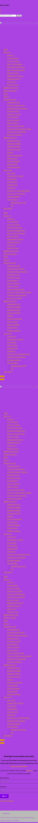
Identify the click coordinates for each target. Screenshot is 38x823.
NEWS (6, 94)
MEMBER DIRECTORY (11, 88)
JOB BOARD (11, 188)
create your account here (18, 766)
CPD (12, 205)
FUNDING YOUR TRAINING (16, 194)
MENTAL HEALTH (13, 123)
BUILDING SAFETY (13, 111)
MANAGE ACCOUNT (14, 150)
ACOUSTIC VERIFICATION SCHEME (19, 129)
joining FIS (29, 770)
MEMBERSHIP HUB (10, 138)
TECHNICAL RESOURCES (16, 105)
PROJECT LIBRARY (10, 91)
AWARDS (10, 152)
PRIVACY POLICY (13, 85)
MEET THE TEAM (13, 73)
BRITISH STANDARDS (14, 135)
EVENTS (6, 96)
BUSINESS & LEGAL (14, 114)
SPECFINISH (8, 208)
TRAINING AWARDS (13, 197)
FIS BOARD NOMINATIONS (16, 67)
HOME (6, 49)
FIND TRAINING (12, 200)
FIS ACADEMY (12, 179)
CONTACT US (11, 82)
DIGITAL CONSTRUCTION (15, 126)
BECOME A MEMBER (14, 144)
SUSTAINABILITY (13, 117)
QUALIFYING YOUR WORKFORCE (18, 191)
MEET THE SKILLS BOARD (16, 70)
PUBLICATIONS (12, 158)
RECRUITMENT (12, 182)
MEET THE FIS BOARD (14, 64)
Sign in (2, 379)
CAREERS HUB (12, 185)
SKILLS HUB (8, 170)
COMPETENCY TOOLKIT (15, 176)
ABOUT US (7, 52)
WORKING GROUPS (14, 79)
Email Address (4, 778)
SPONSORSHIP (12, 164)
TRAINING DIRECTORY (18, 203)
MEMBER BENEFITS (14, 147)
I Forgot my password (6, 801)
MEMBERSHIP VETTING (15, 76)
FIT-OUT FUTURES (13, 61)
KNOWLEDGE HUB (10, 99)
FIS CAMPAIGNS (12, 58)
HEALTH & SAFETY (13, 120)
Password (3, 786)
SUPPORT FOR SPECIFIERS (16, 132)
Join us (2, 376)
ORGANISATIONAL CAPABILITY (17, 108)
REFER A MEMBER (13, 161)
